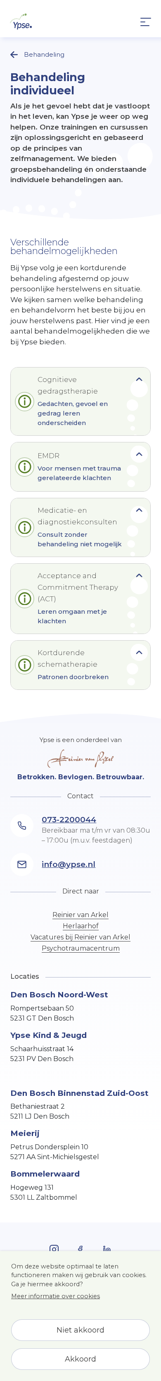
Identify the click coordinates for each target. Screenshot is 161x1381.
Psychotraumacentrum (81, 948)
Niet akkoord (80, 1330)
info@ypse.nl (68, 864)
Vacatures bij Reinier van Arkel (80, 937)
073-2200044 (69, 819)
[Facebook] (54, 1249)
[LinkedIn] (106, 1249)
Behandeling (44, 54)
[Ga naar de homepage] (21, 21)
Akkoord (80, 1359)
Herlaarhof (81, 926)
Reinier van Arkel (80, 915)
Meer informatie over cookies (55, 1296)
